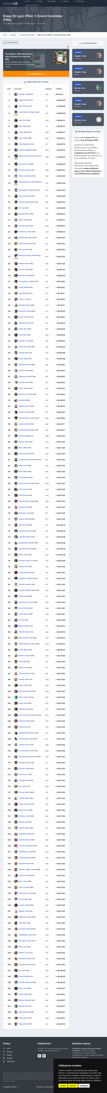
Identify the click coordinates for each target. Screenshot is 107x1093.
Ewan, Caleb (23, 994)
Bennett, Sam (23, 1006)
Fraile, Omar (23, 329)
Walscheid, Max (24, 1012)
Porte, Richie (23, 106)
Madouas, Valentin (25, 376)
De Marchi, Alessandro (27, 733)
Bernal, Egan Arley (25, 243)
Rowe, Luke (23, 988)
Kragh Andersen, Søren (27, 644)
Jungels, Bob (23, 352)
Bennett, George (24, 275)
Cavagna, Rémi (24, 780)
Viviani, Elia (23, 727)
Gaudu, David (23, 249)
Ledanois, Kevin (24, 424)
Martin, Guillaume (25, 176)
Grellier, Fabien (24, 798)
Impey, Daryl (23, 703)
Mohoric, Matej (24, 436)
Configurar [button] (84, 1086)
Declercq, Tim (24, 774)
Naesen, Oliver (24, 442)
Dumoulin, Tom (24, 164)
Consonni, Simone (25, 964)
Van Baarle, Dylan (25, 364)
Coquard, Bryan (24, 863)
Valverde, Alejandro (26, 150)
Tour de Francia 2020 (26, 35)
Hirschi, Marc (23, 899)
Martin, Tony (23, 667)
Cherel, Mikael (24, 287)
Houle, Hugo (23, 358)
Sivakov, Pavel (24, 382)
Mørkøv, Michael (25, 1000)
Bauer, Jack (23, 947)
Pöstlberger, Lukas (25, 935)
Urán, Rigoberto (24, 144)
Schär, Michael (24, 477)
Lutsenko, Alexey (25, 537)
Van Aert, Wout (24, 269)
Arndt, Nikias (23, 650)
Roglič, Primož (24, 100)
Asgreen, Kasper (25, 840)
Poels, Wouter (24, 614)
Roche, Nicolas (24, 608)
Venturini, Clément (25, 691)
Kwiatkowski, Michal (26, 237)
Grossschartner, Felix (26, 750)
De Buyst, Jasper (25, 762)
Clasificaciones (12, 42)
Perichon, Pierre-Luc (26, 560)
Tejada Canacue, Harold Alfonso (30, 182)
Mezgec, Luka (24, 911)
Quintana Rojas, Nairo (26, 202)
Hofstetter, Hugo (25, 834)
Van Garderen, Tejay (26, 739)
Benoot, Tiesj (23, 822)
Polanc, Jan (23, 299)
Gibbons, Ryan (24, 709)
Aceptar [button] (63, 1086)
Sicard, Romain (24, 317)
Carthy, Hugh (23, 596)
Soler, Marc (23, 335)
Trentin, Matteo (24, 976)
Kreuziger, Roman (25, 941)
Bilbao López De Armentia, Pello (30, 156)
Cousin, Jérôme (24, 905)
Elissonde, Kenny (25, 196)
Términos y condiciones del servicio (48, 1087)
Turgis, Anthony (24, 804)
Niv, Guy (22, 620)
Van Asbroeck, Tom (26, 531)
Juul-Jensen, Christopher (28, 715)
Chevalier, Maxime (25, 857)
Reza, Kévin (23, 923)
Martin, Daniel (24, 220)
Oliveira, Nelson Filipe (26, 501)
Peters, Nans (23, 554)
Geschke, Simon (24, 305)
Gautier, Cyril (23, 566)
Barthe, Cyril (23, 465)
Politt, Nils (22, 661)
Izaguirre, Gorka (24, 406)
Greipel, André (24, 828)
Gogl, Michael (24, 293)
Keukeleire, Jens (24, 513)
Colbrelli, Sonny (24, 745)
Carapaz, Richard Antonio (28, 459)
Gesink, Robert (24, 370)
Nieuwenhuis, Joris (26, 638)
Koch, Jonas (23, 881)
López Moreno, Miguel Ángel (29, 112)
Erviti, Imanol (23, 489)
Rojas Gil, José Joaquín (27, 483)
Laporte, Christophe (26, 846)
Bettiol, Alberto (24, 626)
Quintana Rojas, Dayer (27, 430)
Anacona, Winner (25, 673)
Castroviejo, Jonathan (27, 281)
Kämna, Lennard (24, 655)
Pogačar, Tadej (24, 94)
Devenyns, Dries (24, 816)
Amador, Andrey (24, 412)
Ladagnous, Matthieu (26, 578)
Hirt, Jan (22, 208)
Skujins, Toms (24, 952)
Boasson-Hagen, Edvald (27, 869)
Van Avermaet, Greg (26, 549)
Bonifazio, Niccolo (25, 958)
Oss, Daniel (23, 786)
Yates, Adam (23, 138)
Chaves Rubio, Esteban (27, 418)
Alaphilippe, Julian (25, 851)
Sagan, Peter (23, 685)
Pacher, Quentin (24, 453)
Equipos (9, 1055)
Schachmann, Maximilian (28, 756)
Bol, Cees (22, 970)
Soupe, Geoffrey (24, 572)
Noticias (9, 1058)
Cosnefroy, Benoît (25, 929)
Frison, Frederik (24, 887)
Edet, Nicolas (23, 495)
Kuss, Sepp (23, 126)
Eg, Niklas (22, 400)
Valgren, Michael (25, 519)
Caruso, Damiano (25, 170)
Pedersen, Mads (24, 721)
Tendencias (11, 1061)
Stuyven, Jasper (24, 768)
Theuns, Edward (25, 792)
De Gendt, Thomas (25, 311)
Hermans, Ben (24, 525)
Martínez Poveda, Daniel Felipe (30, 255)
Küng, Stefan (23, 471)
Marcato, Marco (24, 632)
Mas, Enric (22, 120)
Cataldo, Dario (24, 679)
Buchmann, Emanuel (26, 602)
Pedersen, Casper (25, 917)
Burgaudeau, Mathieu (26, 543)
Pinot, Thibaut (24, 388)
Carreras (13, 35)
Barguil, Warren (24, 214)
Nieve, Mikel (23, 448)
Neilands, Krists (24, 323)
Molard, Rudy (23, 507)
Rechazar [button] (73, 1086)
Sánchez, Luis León (26, 394)
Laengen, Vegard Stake (27, 590)
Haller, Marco (23, 1018)
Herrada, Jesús (24, 341)
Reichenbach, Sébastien (27, 190)
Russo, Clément (24, 697)
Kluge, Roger (23, 1024)
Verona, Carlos (24, 225)
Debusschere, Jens (25, 893)
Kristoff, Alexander (25, 982)
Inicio (5, 35)
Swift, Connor (24, 810)
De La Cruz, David (25, 347)
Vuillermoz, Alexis (25, 231)
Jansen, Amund (24, 875)
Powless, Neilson (25, 584)
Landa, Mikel (23, 132)
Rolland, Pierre (24, 263)
